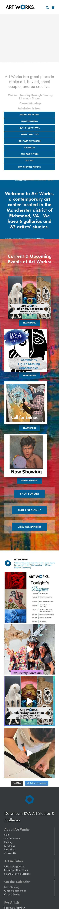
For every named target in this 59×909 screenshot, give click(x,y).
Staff (6, 834)
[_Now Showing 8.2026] (25, 435)
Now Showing (11, 887)
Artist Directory (12, 838)
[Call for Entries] (25, 382)
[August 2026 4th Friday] (29, 277)
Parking (8, 842)
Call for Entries (12, 894)
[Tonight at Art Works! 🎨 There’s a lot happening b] (29, 597)
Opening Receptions (15, 890)
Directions (9, 845)
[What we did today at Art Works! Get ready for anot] (29, 753)
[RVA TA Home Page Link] (25, 330)
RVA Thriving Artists (14, 866)
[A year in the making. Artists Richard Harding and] (29, 649)
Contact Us (10, 853)
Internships (9, 849)
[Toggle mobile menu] (53, 7)
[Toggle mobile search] (47, 7)
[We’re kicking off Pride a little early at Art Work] (29, 701)
